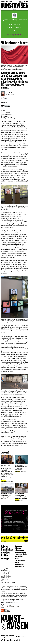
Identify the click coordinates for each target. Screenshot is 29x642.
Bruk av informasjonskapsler (20, 559)
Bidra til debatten (19, 566)
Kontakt (17, 562)
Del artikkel (7, 106)
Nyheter (4, 546)
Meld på (26, 541)
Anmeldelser (7, 549)
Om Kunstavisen (19, 564)
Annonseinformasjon (20, 552)
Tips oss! (21, 1)
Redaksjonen (18, 546)
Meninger (5, 558)
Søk (24, 1)
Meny (27, 1)
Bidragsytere (18, 548)
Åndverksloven (19, 556)
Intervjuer (5, 552)
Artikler (4, 555)
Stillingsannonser (20, 550)
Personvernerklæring (21, 554)
